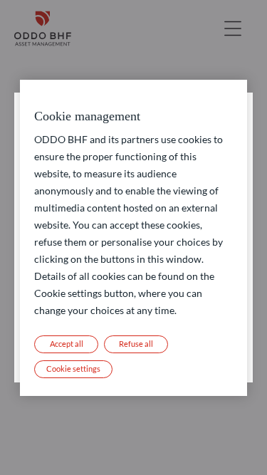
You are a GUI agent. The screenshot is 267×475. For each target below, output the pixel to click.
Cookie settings (73, 368)
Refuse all (136, 343)
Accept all (66, 343)
